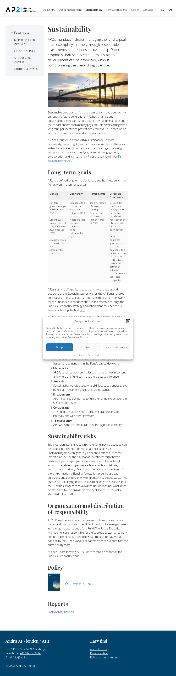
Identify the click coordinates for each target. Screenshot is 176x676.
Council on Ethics (24, 51)
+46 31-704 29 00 (30, 653)
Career (135, 9)
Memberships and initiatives (25, 42)
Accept (60, 347)
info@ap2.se (20, 657)
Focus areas (21, 32)
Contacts (148, 9)
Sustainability (94, 9)
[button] (128, 321)
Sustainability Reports (61, 612)
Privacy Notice (94, 354)
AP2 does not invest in (22, 60)
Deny (88, 347)
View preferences (116, 347)
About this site (79, 354)
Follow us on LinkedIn (103, 657)
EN (170, 9)
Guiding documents (26, 69)
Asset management (70, 9)
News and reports (116, 9)
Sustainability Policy (81, 584)
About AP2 (49, 9)
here (82, 310)
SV (162, 9)
